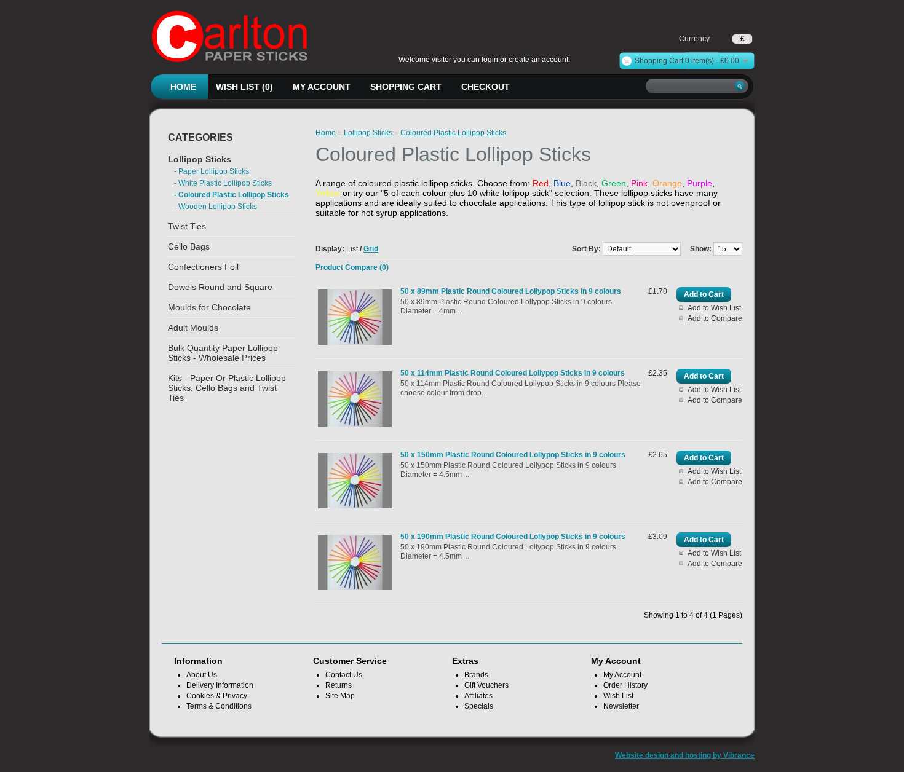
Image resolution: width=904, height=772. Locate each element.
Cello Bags (189, 246)
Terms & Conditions (219, 706)
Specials (478, 706)
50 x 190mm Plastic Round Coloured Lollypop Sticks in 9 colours (512, 536)
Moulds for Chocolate (209, 307)
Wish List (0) (244, 87)
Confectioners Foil (203, 267)
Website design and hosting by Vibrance (685, 755)
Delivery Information (219, 685)
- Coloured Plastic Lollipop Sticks (231, 195)
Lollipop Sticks (199, 159)
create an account (538, 59)
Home (183, 87)
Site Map (340, 695)
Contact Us (343, 675)
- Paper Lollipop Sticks (211, 171)
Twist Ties (187, 226)
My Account (322, 87)
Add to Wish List (714, 308)
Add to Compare (715, 318)
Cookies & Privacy (216, 695)
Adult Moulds (193, 328)
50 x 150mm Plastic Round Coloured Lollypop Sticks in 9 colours (512, 455)
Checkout (485, 87)
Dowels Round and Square (220, 287)
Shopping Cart (406, 87)
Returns (338, 685)
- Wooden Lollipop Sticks (215, 206)
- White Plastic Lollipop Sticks (223, 183)
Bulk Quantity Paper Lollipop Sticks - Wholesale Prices (223, 353)
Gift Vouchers (486, 685)
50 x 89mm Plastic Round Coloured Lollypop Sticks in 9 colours (510, 291)
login (490, 59)
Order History (625, 685)
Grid (370, 249)
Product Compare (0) (352, 267)
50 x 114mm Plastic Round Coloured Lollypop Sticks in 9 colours (512, 373)
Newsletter (621, 706)
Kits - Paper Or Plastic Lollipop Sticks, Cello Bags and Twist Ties (227, 388)
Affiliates (478, 695)
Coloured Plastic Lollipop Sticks (453, 132)
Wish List (618, 695)
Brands (476, 675)
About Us (201, 675)
